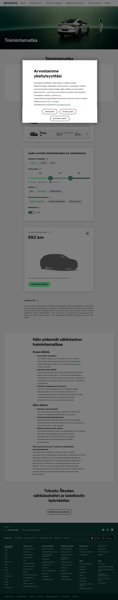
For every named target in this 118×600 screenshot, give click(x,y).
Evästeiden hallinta (59, 118)
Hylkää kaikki (49, 111)
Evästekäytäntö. (63, 104)
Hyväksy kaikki (68, 111)
